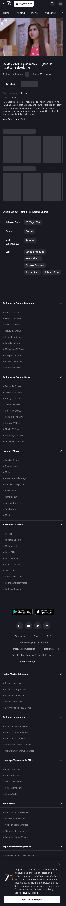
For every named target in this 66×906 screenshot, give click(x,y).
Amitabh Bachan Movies (16, 832)
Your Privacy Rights (31, 899)
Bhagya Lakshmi (12, 474)
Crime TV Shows (12, 412)
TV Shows (20, 12)
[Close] (59, 864)
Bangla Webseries (13, 801)
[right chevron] (6, 148)
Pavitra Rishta (11, 566)
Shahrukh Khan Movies (16, 838)
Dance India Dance (14, 584)
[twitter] (36, 633)
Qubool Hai (10, 578)
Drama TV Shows (13, 430)
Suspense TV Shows (14, 449)
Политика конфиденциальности (31, 650)
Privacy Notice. (30, 892)
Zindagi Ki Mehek (13, 510)
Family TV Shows (13, 406)
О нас (35, 644)
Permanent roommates (16, 590)
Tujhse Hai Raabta (13, 73)
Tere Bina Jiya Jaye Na (15, 492)
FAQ (48, 644)
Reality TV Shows (13, 394)
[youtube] (45, 633)
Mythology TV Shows (14, 443)
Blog (44, 669)
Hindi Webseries (12, 777)
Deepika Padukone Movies (17, 820)
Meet (7, 523)
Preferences (47, 656)
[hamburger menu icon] (60, 3)
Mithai (8, 480)
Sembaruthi (10, 517)
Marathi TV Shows (13, 375)
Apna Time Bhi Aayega (15, 486)
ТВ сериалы (45, 72)
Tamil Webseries (13, 783)
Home (6, 12)
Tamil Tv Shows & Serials (16, 740)
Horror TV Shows (13, 418)
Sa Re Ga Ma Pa (12, 572)
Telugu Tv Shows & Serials (17, 746)
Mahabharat (11, 553)
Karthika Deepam (13, 596)
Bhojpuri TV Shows (14, 363)
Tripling (8, 541)
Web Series (50, 12)
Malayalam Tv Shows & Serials (19, 758)
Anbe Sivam (10, 498)
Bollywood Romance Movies (18, 715)
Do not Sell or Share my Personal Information (31, 663)
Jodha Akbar (10, 560)
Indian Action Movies (15, 703)
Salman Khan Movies (15, 826)
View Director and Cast (14, 117)
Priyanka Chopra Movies (16, 845)
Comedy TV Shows (13, 400)
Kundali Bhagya (12, 467)
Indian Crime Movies (15, 709)
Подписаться (25, 4)
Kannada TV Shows (14, 369)
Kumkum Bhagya (13, 547)
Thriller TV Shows (13, 437)
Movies (34, 12)
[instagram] (27, 633)
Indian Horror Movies (15, 691)
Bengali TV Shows (13, 344)
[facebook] (18, 633)
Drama (13, 96)
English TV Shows (13, 326)
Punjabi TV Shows (13, 351)
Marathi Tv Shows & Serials (18, 752)
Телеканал (19, 644)
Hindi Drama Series (14, 795)
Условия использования (22, 656)
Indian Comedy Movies (16, 697)
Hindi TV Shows (12, 332)
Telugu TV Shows (13, 338)
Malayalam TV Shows (15, 357)
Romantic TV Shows (14, 424)
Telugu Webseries (13, 789)
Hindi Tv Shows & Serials (16, 734)
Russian (24, 91)
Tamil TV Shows (12, 320)
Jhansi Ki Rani (11, 504)
